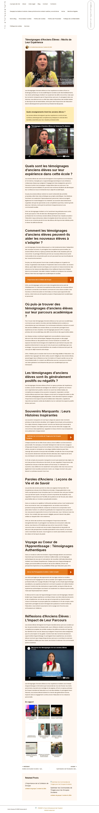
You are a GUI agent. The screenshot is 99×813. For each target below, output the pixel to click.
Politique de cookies (16, 26)
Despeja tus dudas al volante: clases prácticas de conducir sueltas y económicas (34, 11)
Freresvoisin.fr (5, 15)
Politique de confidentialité (71, 19)
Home (63, 11)
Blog (39, 4)
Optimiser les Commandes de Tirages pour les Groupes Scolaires (61, 790)
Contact (45, 4)
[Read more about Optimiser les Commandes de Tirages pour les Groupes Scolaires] (62, 783)
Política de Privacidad (54, 19)
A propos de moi (15, 4)
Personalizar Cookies (25, 19)
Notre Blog (13, 19)
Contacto (53, 4)
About (24, 4)
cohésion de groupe (30, 788)
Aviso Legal (32, 4)
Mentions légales (72, 11)
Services (26, 26)
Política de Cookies (39, 19)
